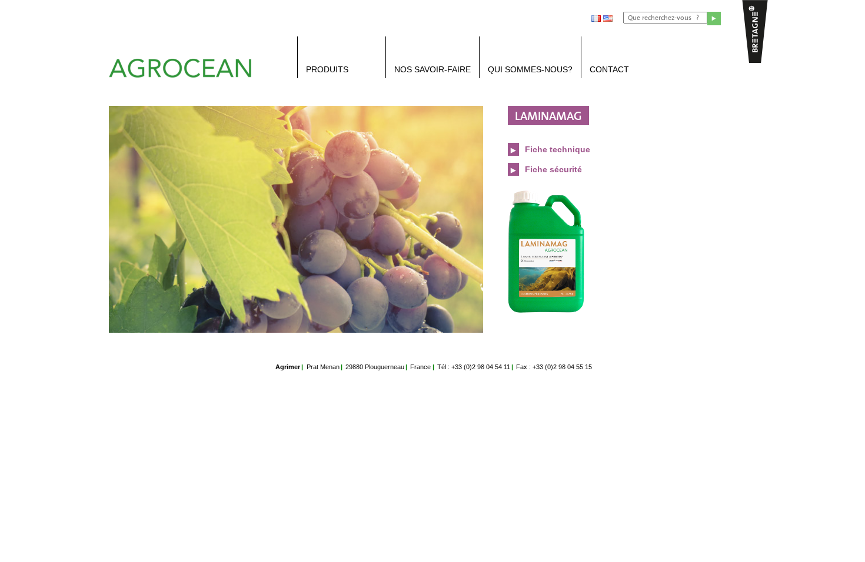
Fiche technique (556, 149)
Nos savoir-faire (432, 69)
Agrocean (185, 73)
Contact (609, 69)
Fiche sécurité (552, 169)
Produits (327, 69)
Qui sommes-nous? (530, 69)
